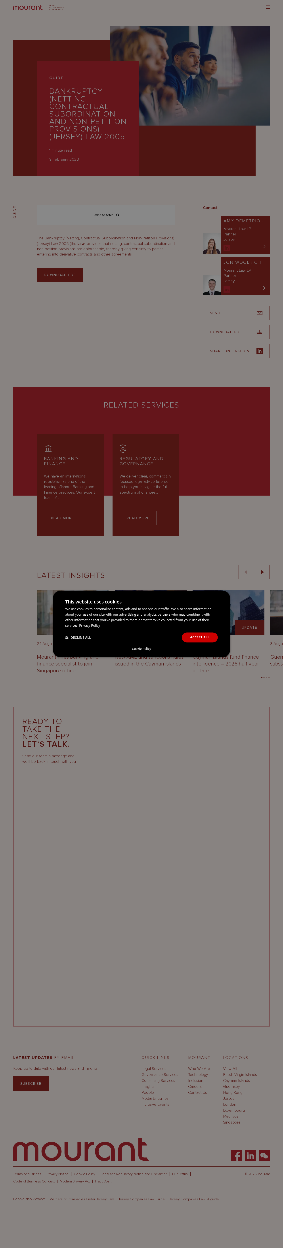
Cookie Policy (141, 649)
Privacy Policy (89, 625)
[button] (78, 637)
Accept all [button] (199, 637)
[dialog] (141, 624)
